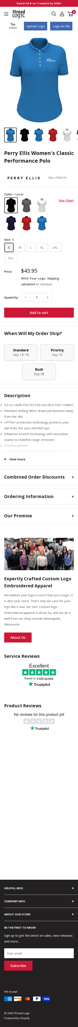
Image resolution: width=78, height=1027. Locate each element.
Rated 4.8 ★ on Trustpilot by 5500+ (39, 3)
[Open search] (54, 14)
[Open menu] (6, 14)
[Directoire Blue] (41, 223)
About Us (17, 637)
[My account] (62, 14)
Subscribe (18, 965)
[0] (70, 13)
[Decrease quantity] (25, 297)
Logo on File (61, 26)
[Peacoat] (11, 223)
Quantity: (11, 297)
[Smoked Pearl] (26, 205)
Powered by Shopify (17, 1018)
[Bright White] (41, 205)
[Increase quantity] (47, 297)
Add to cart (39, 312)
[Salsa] (26, 223)
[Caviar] (11, 205)
